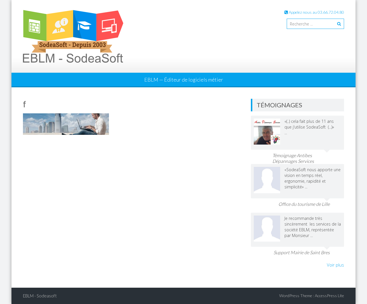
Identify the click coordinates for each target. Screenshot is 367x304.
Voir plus (335, 265)
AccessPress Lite (329, 295)
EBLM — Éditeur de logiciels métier (183, 79)
